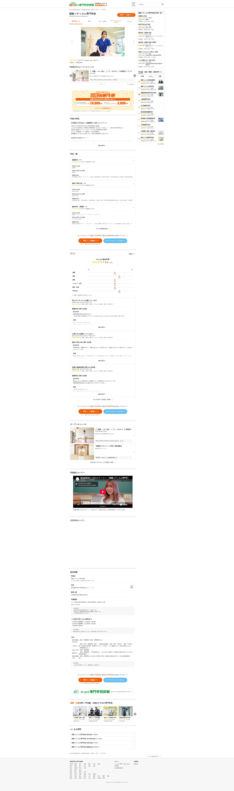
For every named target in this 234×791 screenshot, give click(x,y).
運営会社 (136, 764)
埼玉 (80, 768)
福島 (99, 764)
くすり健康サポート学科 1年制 (146, 60)
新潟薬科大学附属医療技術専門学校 (150, 118)
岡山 (80, 776)
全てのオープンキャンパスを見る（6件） (102, 462)
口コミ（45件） (103, 21)
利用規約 (117, 766)
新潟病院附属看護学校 (147, 112)
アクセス (129, 21)
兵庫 (75, 774)
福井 (89, 766)
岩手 (80, 764)
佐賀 (75, 778)
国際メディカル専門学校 (147, 86)
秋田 (89, 764)
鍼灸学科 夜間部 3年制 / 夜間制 (147, 42)
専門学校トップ (76, 21)
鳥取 (71, 776)
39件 (152, 120)
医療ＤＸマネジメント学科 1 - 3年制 (148, 52)
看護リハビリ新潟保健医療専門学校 (150, 80)
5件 (152, 107)
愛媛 (103, 776)
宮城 (85, 764)
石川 (85, 766)
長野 (75, 766)
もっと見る (130, 84)
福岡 (71, 778)
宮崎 (94, 778)
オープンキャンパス (116, 21)
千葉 (85, 768)
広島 (85, 776)
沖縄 (103, 778)
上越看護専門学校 (145, 99)
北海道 (71, 764)
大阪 (71, 774)
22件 (150, 18)
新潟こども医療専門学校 (147, 137)
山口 (89, 776)
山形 (94, 764)
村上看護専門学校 (145, 105)
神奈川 (76, 768)
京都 (80, 774)
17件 (152, 126)
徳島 (94, 776)
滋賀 (85, 774)
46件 (152, 139)
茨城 (71, 770)
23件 (152, 113)
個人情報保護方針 (119, 768)
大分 (89, 778)
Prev (72, 41)
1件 (150, 34)
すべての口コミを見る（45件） (102, 399)
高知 (108, 776)
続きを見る (101, 145)
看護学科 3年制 (142, 16)
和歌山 (94, 774)
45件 (152, 88)
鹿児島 (99, 778)
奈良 (89, 774)
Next (133, 41)
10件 (152, 94)
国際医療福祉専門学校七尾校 (148, 92)
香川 (99, 776)
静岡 (80, 772)
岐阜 (75, 772)
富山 (80, 766)
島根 (75, 776)
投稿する (131, 254)
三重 (85, 772)
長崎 (80, 778)
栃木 (80, 770)
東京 (71, 768)
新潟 (71, 766)
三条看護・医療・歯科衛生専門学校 (150, 131)
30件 (152, 132)
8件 (150, 53)
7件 (150, 26)
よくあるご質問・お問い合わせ (122, 764)
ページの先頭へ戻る (152, 756)
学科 (89, 21)
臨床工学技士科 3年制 (144, 24)
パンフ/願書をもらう (127, 15)
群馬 (75, 770)
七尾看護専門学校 (145, 124)
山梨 (94, 766)
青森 (75, 764)
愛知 (71, 772)
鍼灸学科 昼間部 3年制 (144, 32)
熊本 (85, 778)
